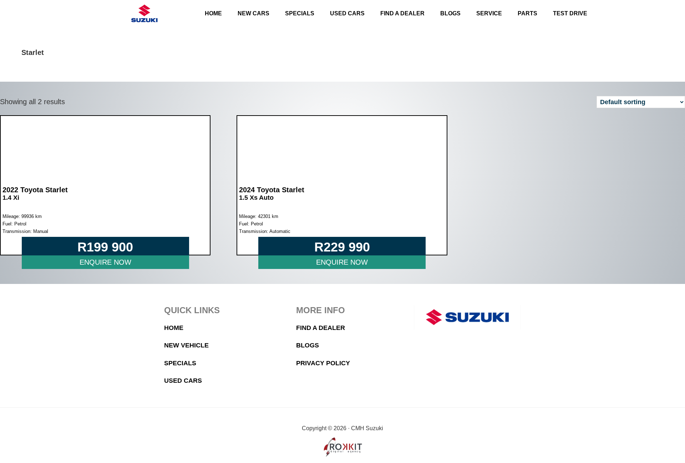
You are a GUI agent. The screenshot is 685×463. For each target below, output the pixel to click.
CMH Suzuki (144, 13)
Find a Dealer (320, 327)
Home (173, 327)
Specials (180, 363)
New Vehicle (186, 345)
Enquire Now (105, 262)
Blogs (307, 345)
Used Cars (183, 380)
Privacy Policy (323, 363)
